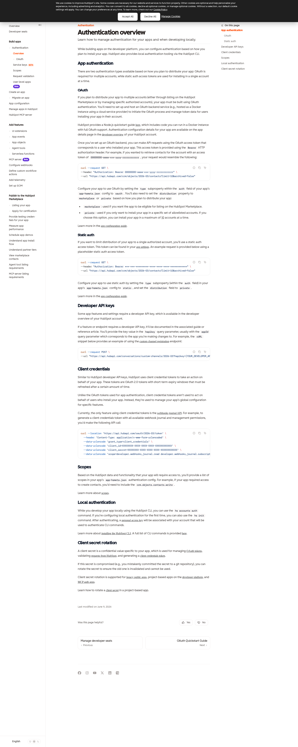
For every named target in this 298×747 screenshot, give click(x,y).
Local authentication (232, 63)
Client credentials (231, 52)
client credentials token (152, 555)
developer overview (112, 134)
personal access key (132, 520)
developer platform (192, 577)
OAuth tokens (194, 550)
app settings (142, 246)
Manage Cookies (170, 16)
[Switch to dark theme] (38, 741)
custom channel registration (154, 341)
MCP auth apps (86, 582)
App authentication (232, 30)
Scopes (225, 57)
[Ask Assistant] (205, 167)
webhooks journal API (169, 413)
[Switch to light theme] (34, 741)
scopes (105, 493)
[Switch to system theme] (30, 741)
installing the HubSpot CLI (116, 533)
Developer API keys (232, 46)
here (138, 124)
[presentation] (144, 172)
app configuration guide (114, 225)
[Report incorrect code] (194, 167)
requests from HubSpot (103, 555)
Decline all (150, 16)
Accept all (127, 16)
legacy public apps (136, 577)
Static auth (230, 41)
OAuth (227, 35)
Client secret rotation (233, 68)
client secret (112, 590)
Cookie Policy (160, 9)
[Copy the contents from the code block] (199, 167)
